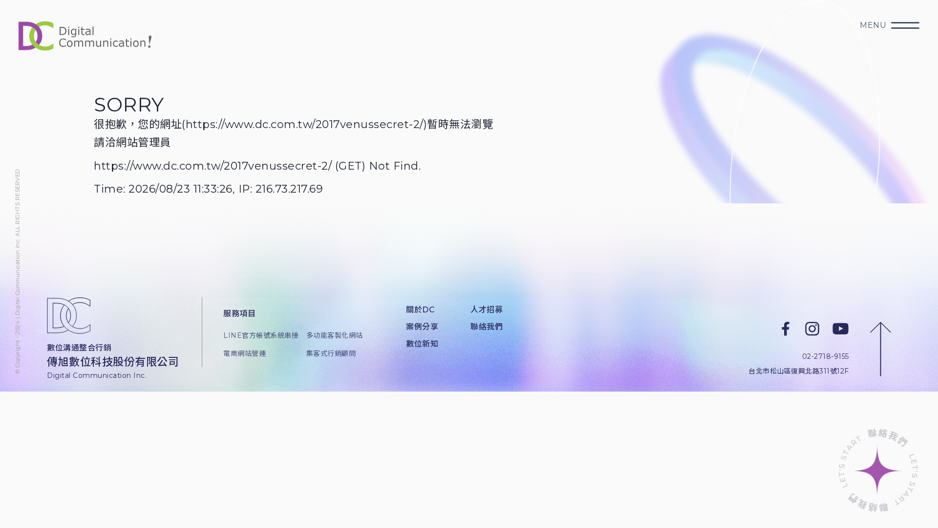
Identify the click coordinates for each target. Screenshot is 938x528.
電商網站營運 (244, 353)
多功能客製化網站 (334, 335)
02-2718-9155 (825, 356)
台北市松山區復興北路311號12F (798, 370)
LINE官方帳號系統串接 (257, 335)
